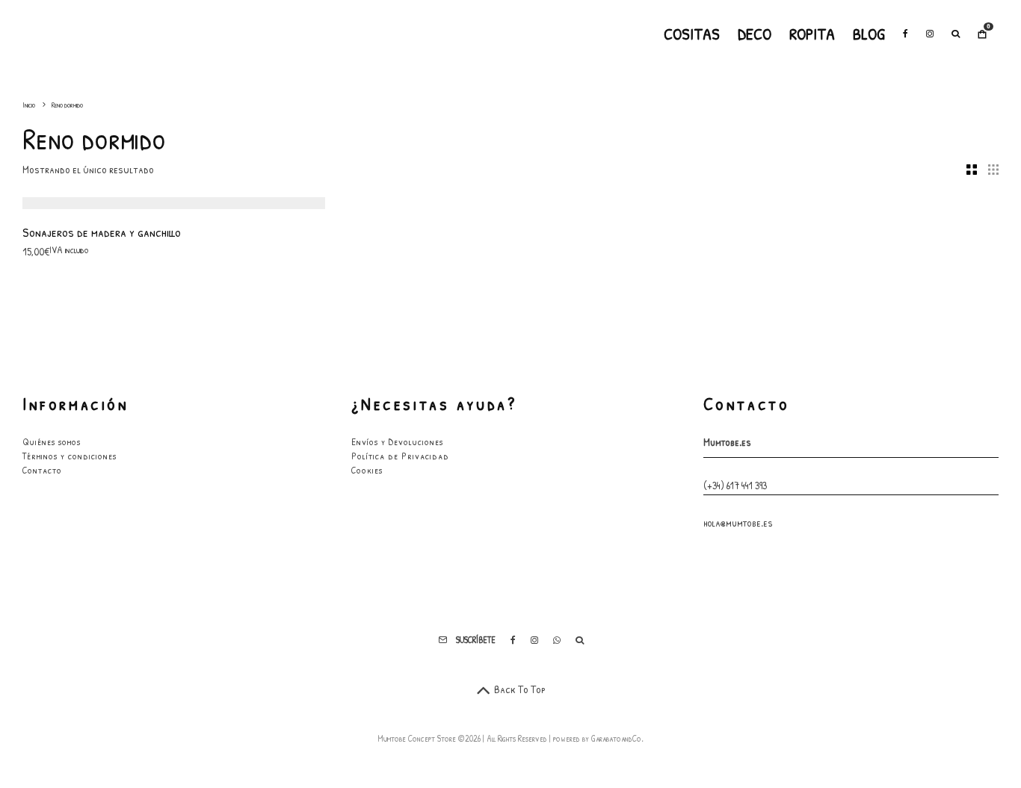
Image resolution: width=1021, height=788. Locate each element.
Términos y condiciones (69, 455)
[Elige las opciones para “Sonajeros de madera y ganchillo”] (108, 171)
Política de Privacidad (400, 455)
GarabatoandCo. (617, 738)
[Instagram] (930, 33)
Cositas (692, 33)
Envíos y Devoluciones (397, 441)
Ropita (812, 33)
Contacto (42, 470)
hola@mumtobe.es (738, 522)
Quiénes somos (51, 441)
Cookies (367, 470)
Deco (754, 33)
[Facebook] (905, 33)
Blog (869, 33)
